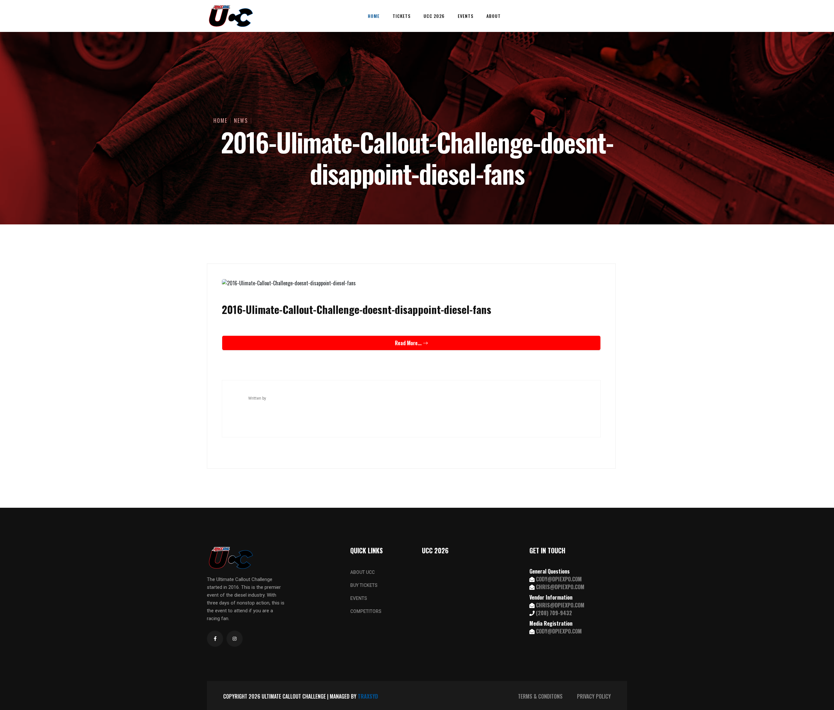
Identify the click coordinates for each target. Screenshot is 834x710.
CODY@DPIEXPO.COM (559, 579)
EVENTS (358, 598)
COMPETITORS (365, 611)
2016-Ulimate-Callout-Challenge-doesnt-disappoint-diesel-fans (356, 309)
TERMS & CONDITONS (540, 696)
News (241, 120)
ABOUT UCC (362, 572)
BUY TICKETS (364, 585)
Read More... (408, 343)
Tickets (401, 15)
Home (374, 15)
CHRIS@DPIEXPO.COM (560, 587)
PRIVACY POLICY (594, 696)
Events (465, 15)
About (493, 15)
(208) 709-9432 (554, 613)
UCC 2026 (434, 15)
